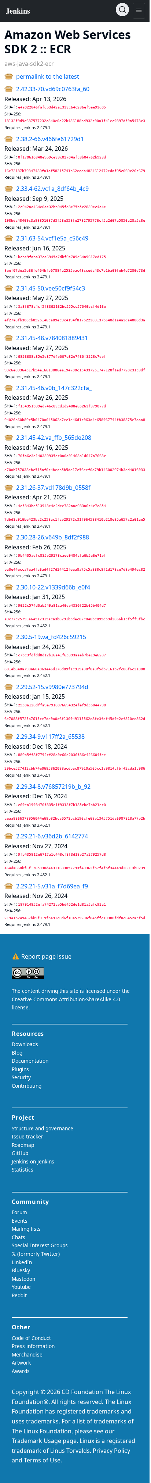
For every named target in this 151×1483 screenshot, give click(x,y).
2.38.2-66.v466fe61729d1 (50, 139)
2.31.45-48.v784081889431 (52, 338)
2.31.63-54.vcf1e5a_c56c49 (52, 238)
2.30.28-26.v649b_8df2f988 (52, 537)
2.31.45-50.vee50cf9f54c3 (50, 288)
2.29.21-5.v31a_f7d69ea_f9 (52, 886)
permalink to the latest (47, 76)
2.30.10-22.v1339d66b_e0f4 (53, 587)
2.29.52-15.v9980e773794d (52, 687)
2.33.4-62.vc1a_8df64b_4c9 (52, 189)
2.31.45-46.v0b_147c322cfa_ (54, 388)
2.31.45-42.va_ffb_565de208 (53, 438)
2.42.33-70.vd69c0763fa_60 (52, 89)
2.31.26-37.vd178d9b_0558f (53, 488)
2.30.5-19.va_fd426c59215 (51, 637)
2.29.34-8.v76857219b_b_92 (53, 787)
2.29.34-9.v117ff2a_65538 (50, 736)
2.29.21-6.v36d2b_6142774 (52, 836)
